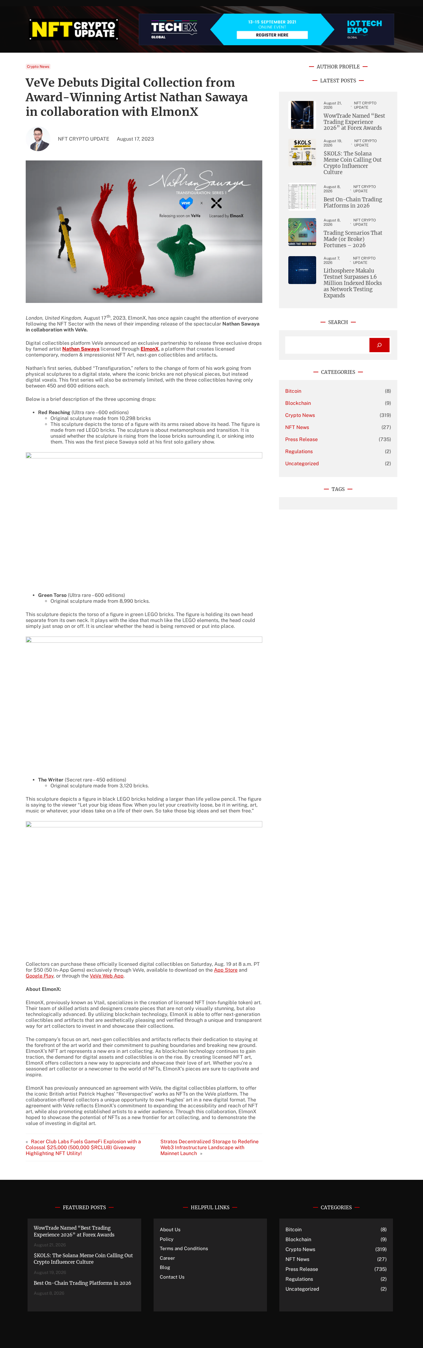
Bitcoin (293, 391)
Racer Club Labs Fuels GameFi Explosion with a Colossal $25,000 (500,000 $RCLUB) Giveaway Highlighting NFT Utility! (83, 1147)
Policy (166, 1239)
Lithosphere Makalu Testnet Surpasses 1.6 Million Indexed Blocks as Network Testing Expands (353, 283)
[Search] (379, 345)
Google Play (40, 976)
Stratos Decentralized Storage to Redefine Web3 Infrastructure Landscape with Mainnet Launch (209, 1147)
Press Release (301, 439)
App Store (226, 970)
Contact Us (172, 1277)
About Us (170, 1229)
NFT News (297, 427)
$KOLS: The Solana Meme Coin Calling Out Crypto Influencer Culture (353, 163)
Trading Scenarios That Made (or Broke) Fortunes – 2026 (353, 239)
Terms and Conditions (184, 1248)
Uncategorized (302, 463)
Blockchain (298, 403)
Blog (165, 1267)
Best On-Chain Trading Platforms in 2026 (353, 203)
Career (167, 1258)
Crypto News (38, 66)
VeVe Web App (107, 976)
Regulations (299, 451)
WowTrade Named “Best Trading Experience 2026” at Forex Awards (354, 122)
